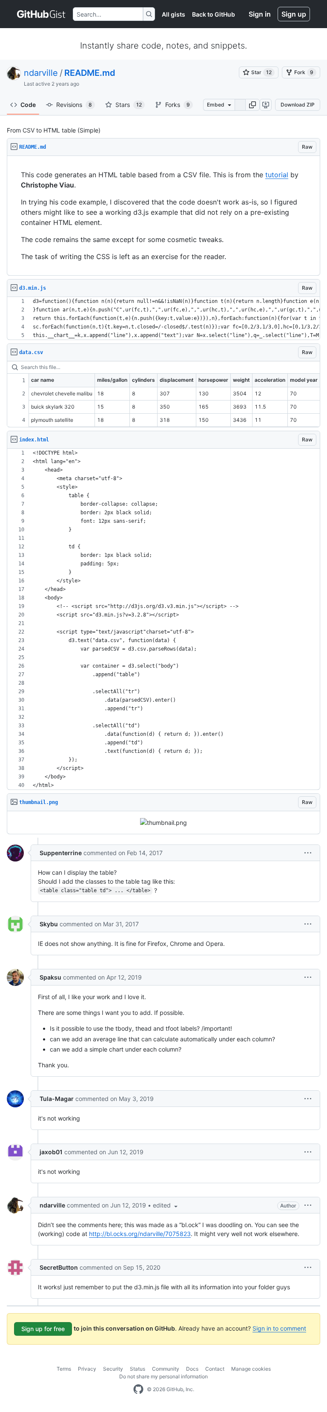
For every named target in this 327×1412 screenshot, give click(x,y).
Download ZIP (298, 104)
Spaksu (50, 977)
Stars (128, 104)
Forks (177, 104)
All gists (173, 14)
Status (137, 1369)
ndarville (41, 73)
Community (165, 1369)
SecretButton (59, 1267)
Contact (214, 1369)
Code (28, 104)
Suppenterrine (61, 852)
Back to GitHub (213, 14)
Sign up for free (43, 1328)
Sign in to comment (279, 1328)
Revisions (74, 104)
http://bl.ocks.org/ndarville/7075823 (140, 1233)
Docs (192, 1369)
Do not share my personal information (163, 1376)
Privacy (87, 1369)
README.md (89, 73)
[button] (252, 105)
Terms (64, 1369)
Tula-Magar (57, 1098)
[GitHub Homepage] (138, 1389)
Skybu (49, 924)
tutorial (276, 174)
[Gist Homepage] (41, 14)
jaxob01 (51, 1152)
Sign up (293, 14)
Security (113, 1369)
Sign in (260, 14)
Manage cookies (251, 1369)
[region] (163, 216)
